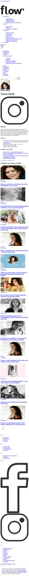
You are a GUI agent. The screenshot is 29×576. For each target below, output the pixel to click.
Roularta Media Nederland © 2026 (8, 564)
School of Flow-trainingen (11, 28)
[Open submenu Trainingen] (8, 30)
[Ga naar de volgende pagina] (1, 432)
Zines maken (8, 33)
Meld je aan (3, 44)
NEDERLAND (9, 18)
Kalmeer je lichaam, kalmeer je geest (14, 38)
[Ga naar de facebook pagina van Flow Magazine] (14, 512)
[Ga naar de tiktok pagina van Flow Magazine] (2, 546)
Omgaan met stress (10, 32)
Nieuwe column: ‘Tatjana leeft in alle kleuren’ (13, 151)
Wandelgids (8, 58)
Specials (7, 27)
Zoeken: (2, 79)
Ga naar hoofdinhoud (5, 1)
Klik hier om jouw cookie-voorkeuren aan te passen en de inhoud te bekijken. (14, 570)
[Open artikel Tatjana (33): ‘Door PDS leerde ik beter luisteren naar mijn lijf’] (13, 398)
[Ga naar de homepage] (12, 14)
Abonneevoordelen (10, 21)
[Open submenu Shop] (6, 24)
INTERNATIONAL (10, 20)
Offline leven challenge (11, 60)
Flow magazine (9, 26)
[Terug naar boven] (2, 566)
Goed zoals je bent (10, 37)
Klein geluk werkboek (10, 62)
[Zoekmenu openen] (2, 46)
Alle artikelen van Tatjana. (9, 158)
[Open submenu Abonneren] (8, 16)
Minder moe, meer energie (11, 40)
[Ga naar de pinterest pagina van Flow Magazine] (2, 543)
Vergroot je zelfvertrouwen (11, 41)
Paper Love (8, 36)
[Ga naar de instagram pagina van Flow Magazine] (14, 541)
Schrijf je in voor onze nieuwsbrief (13, 22)
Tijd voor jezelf (9, 35)
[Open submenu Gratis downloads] (11, 56)
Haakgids (8, 59)
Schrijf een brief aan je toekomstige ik (14, 63)
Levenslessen (3, 181)
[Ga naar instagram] (14, 124)
